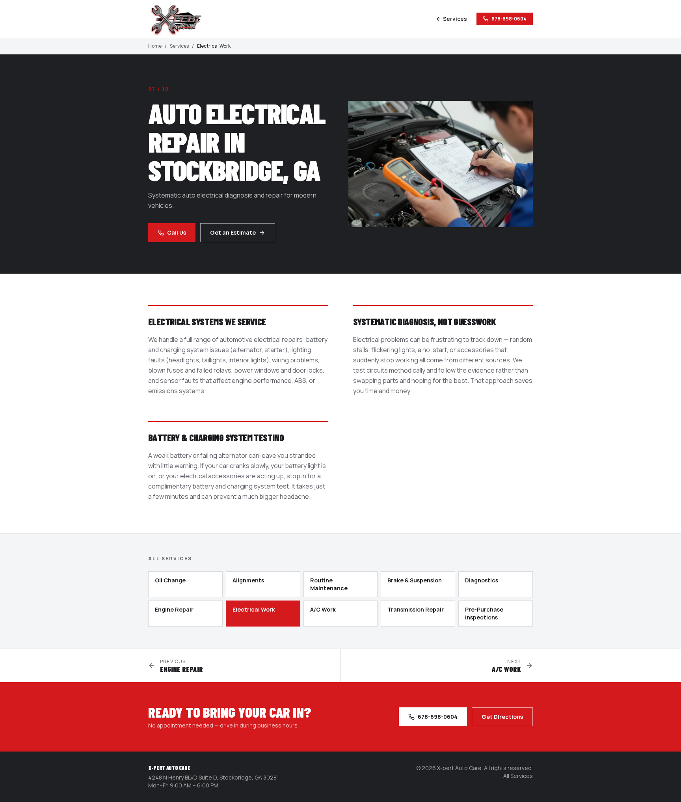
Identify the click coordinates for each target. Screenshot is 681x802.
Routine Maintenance (329, 584)
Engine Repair (174, 609)
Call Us (176, 232)
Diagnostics (481, 580)
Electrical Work (254, 609)
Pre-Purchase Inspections (484, 613)
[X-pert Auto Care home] (179, 19)
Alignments (248, 580)
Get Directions (502, 716)
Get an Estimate (233, 232)
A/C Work (323, 609)
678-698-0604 (509, 18)
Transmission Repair (415, 609)
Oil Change (170, 580)
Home (155, 46)
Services (455, 18)
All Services (518, 776)
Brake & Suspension (414, 580)
